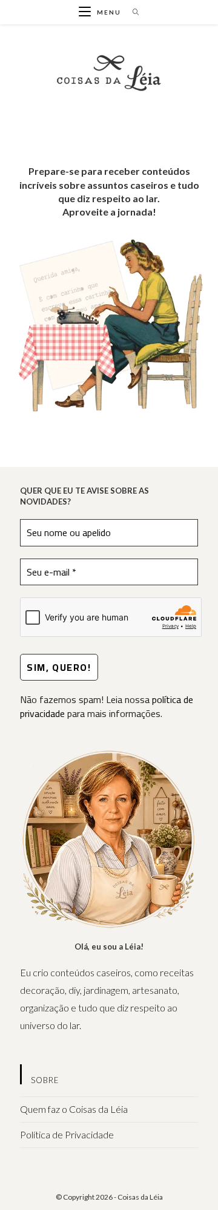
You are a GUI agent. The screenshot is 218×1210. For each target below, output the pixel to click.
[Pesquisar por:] (132, 12)
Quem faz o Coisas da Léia (74, 1109)
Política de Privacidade (67, 1134)
